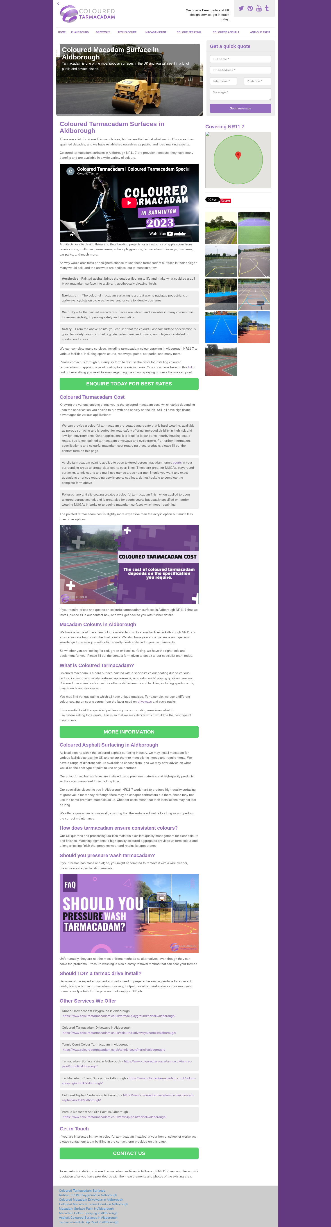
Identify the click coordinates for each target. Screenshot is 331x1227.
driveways (145, 701)
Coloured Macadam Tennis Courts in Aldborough (93, 1204)
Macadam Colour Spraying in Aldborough (88, 1213)
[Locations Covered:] (58, 3)
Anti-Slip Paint (260, 32)
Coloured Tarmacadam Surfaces (82, 1190)
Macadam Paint (155, 32)
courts (177, 462)
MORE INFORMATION (129, 732)
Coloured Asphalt (226, 32)
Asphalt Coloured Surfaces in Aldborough (88, 1217)
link (190, 367)
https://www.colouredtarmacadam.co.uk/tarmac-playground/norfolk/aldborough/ (119, 1016)
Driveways (103, 32)
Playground (80, 32)
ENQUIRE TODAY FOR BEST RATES (129, 384)
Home (62, 32)
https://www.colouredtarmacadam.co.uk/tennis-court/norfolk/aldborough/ (114, 1049)
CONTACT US (129, 1153)
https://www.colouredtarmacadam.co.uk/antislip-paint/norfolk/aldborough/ (114, 1117)
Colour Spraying (189, 32)
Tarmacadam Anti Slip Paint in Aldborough (88, 1222)
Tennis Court (127, 32)
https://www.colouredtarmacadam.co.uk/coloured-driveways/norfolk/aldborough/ (119, 1033)
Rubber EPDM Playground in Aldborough (88, 1195)
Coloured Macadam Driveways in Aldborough (91, 1199)
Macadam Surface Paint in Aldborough (86, 1208)
